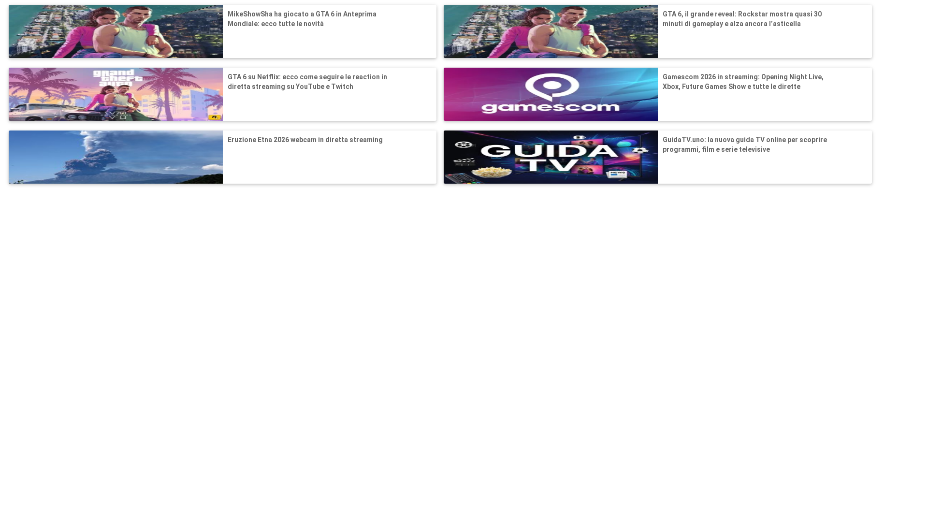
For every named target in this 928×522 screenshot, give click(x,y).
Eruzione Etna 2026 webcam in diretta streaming (305, 140)
